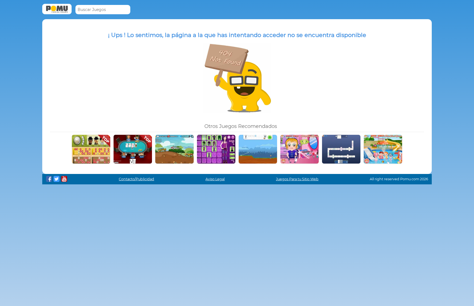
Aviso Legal (215, 179)
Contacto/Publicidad (136, 179)
